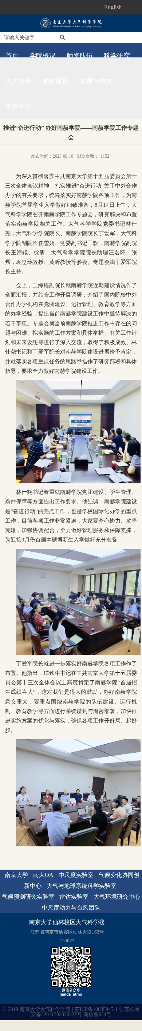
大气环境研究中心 (117, 897)
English (113, 7)
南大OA (43, 875)
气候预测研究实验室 (28, 897)
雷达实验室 (73, 897)
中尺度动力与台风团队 (71, 908)
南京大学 (16, 875)
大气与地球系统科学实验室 (82, 886)
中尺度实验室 (76, 875)
